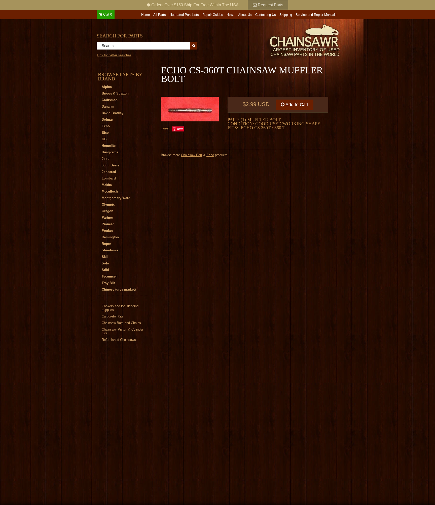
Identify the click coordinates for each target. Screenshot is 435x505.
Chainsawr (277, 39)
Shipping (285, 15)
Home (145, 15)
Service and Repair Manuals (316, 15)
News (231, 15)
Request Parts (270, 5)
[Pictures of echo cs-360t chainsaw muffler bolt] (190, 109)
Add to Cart (296, 104)
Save (180, 129)
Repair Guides (212, 15)
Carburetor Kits (113, 316)
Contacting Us (265, 15)
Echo (210, 155)
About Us (245, 15)
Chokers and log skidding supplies (120, 308)
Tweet (165, 128)
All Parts (159, 15)
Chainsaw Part (191, 155)
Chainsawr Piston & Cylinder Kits (122, 331)
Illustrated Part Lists (184, 15)
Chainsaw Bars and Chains (121, 323)
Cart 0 (107, 14)
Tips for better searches (114, 55)
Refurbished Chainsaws (119, 340)
